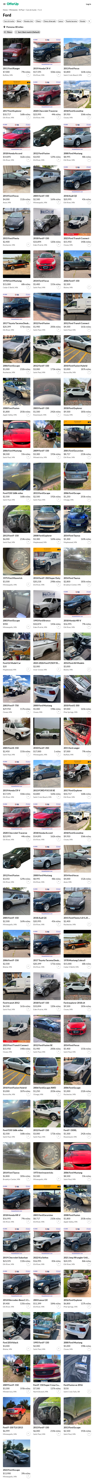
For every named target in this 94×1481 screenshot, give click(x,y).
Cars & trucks (31, 10)
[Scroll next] (89, 21)
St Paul (21, 10)
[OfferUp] (13, 4)
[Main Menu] (4, 4)
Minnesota (13, 10)
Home (5, 10)
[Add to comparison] (28, 75)
